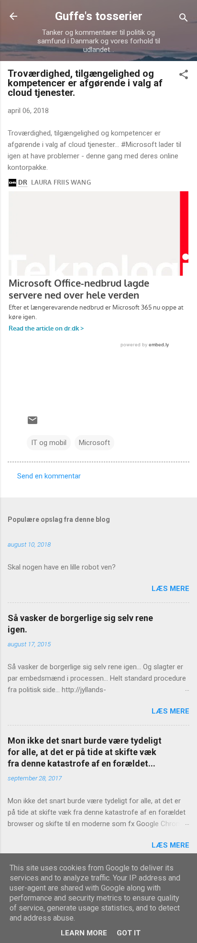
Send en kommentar (49, 476)
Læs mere (170, 588)
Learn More (84, 933)
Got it (129, 933)
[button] (183, 76)
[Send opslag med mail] (32, 423)
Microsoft (94, 442)
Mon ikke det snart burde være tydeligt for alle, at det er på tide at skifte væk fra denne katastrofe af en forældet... (85, 752)
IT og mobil (48, 442)
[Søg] (183, 19)
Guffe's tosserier (98, 16)
